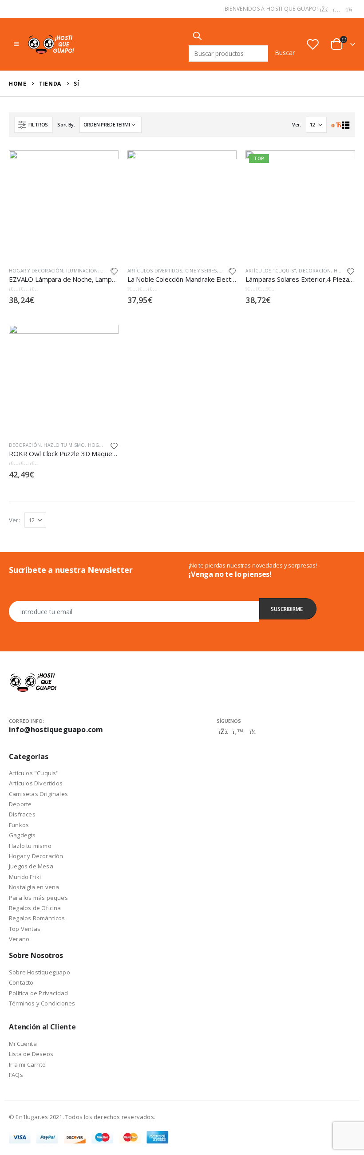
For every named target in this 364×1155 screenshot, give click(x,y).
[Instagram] (337, 9)
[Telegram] (349, 9)
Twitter (238, 731)
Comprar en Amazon (104, 162)
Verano (19, 939)
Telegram (252, 731)
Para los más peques (38, 898)
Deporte (20, 804)
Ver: (296, 124)
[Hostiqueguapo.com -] (51, 44)
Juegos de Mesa (31, 866)
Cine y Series (201, 271)
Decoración (315, 271)
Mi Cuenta (23, 1044)
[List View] (345, 125)
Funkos (19, 825)
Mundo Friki (25, 877)
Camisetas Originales (38, 794)
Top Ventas (24, 929)
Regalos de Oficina (35, 908)
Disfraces (22, 814)
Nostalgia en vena (34, 887)
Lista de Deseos (31, 1054)
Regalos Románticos (37, 918)
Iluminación (82, 271)
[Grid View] (335, 125)
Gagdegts (22, 835)
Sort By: (66, 124)
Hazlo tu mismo (64, 445)
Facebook (223, 731)
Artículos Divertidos (154, 271)
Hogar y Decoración (36, 271)
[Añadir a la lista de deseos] (114, 271)
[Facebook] (324, 9)
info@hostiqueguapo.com (56, 729)
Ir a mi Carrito (27, 1064)
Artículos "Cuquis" (270, 271)
